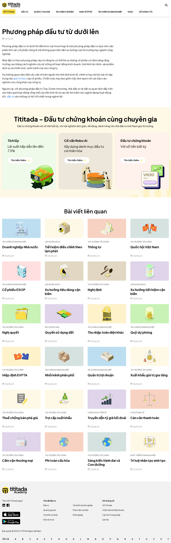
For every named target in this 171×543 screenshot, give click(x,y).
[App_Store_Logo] (11, 514)
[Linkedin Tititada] (3, 505)
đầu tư (10, 96)
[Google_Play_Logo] (11, 521)
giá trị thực (20, 78)
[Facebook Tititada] (8, 505)
